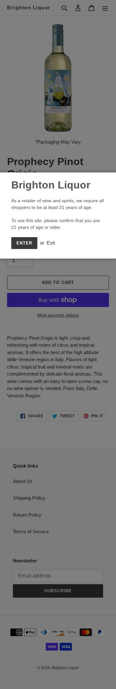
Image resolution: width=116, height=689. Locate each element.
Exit (51, 242)
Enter (24, 243)
